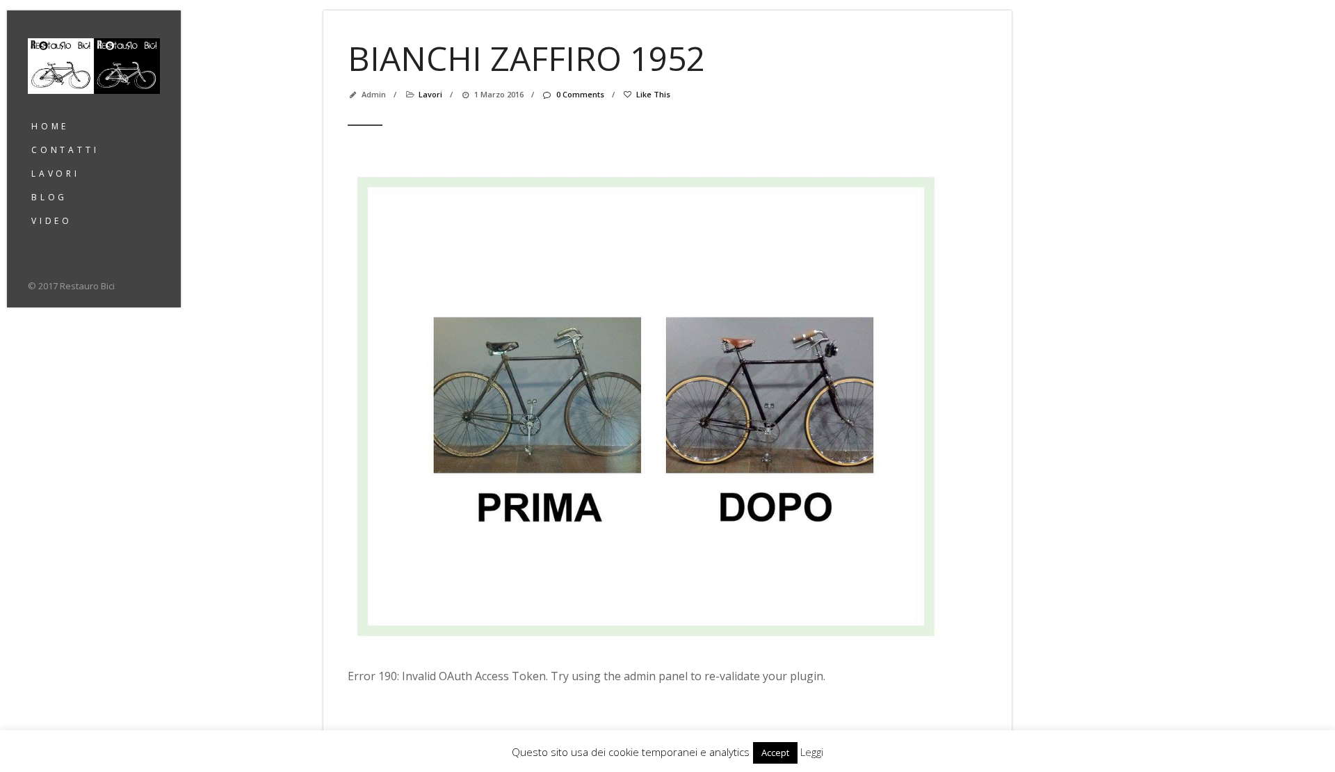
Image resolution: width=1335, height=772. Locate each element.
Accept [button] (775, 752)
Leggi (811, 752)
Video (51, 221)
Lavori (55, 173)
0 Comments (580, 94)
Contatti (65, 150)
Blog (49, 197)
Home (50, 126)
